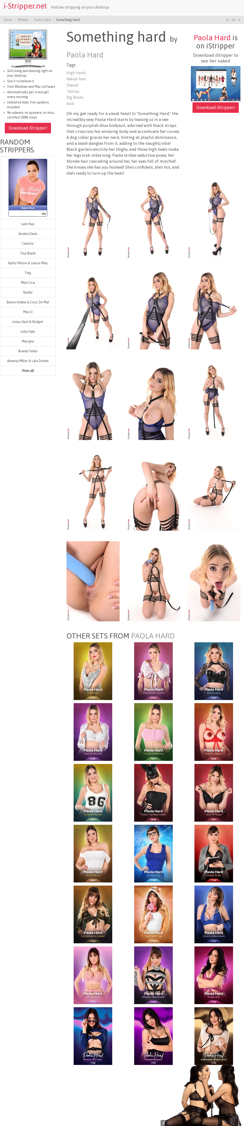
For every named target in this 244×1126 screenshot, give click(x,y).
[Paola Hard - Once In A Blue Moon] (213, 914)
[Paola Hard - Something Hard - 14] (153, 581)
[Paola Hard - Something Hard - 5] (153, 309)
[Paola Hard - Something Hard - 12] (214, 490)
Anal (70, 103)
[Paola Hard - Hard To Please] (213, 792)
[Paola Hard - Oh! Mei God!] (153, 853)
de (233, 20)
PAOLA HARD (153, 636)
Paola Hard (42, 20)
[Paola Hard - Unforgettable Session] (153, 671)
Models (23, 20)
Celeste (28, 243)
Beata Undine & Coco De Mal (27, 302)
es (227, 20)
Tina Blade (28, 253)
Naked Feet (76, 79)
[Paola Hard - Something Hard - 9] (214, 400)
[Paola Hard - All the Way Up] (93, 853)
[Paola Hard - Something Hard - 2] (153, 218)
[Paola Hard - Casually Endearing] (153, 732)
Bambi (27, 292)
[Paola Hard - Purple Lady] (213, 975)
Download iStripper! (28, 127)
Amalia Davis (27, 234)
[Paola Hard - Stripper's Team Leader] (153, 975)
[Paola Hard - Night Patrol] (93, 1036)
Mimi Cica (28, 283)
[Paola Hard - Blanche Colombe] (93, 732)
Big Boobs (75, 97)
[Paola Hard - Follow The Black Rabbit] (153, 792)
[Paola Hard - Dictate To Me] (213, 853)
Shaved (72, 85)
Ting (28, 273)
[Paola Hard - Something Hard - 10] (93, 490)
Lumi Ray (27, 224)
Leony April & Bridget (27, 322)
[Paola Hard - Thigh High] (93, 671)
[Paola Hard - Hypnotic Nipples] (213, 732)
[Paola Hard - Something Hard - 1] (93, 218)
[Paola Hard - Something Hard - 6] (214, 309)
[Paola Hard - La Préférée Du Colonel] (93, 914)
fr (239, 20)
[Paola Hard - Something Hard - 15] (214, 581)
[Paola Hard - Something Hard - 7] (93, 400)
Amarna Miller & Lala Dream (28, 361)
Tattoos (72, 91)
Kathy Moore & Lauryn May (28, 263)
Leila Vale (27, 331)
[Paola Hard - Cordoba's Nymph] (93, 792)
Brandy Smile (27, 351)
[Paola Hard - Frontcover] (153, 1036)
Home (8, 20)
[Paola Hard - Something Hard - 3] (214, 218)
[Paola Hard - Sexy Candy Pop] (153, 914)
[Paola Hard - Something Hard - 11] (153, 490)
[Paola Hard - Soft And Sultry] (93, 975)
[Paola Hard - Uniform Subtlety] (213, 1036)
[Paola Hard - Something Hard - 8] (153, 400)
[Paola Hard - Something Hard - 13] (93, 581)
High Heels (76, 73)
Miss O (28, 312)
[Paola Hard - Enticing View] (213, 671)
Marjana (28, 341)
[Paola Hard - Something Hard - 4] (93, 309)
